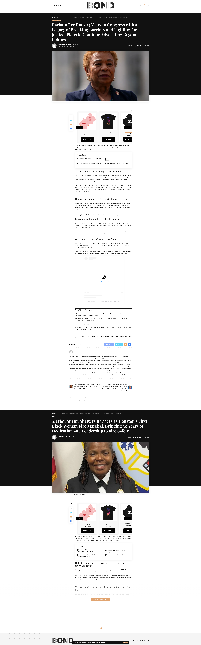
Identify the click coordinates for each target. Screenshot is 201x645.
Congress (99, 336)
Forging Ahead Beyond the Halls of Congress (90, 163)
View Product (87, 139)
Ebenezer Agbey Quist (65, 44)
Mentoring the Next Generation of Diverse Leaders (116, 164)
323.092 (83, 336)
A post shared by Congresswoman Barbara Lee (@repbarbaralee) (103, 301)
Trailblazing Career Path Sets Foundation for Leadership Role (116, 551)
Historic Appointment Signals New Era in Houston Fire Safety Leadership (87, 550)
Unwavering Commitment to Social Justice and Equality (117, 159)
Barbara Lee (88, 336)
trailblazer (123, 336)
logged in (80, 400)
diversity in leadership (108, 336)
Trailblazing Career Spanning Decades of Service (90, 158)
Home (53, 17)
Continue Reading (100, 599)
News (59, 20)
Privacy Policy (92, 642)
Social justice (117, 336)
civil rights (94, 336)
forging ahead (79, 225)
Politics (54, 20)
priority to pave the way (109, 243)
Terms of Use (101, 642)
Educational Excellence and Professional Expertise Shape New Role (87, 555)
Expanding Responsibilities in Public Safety (116, 555)
